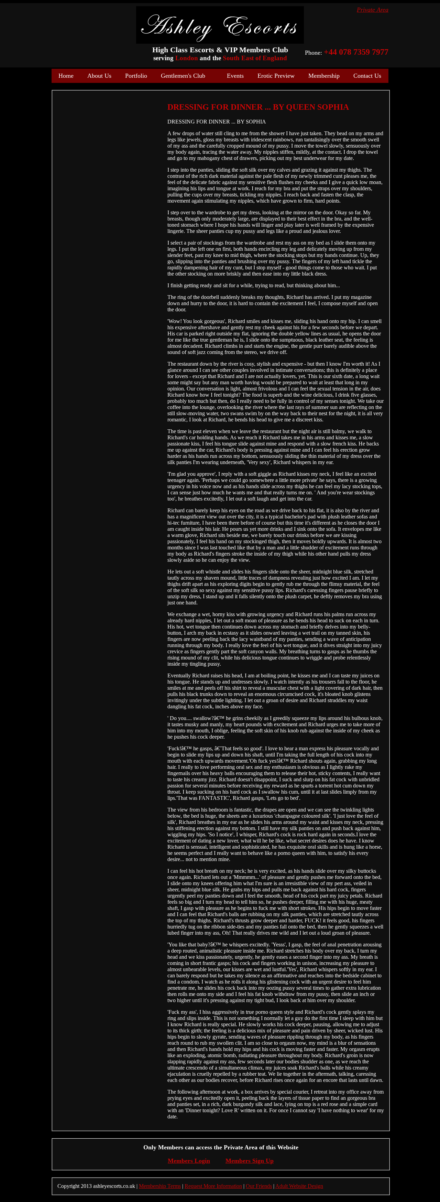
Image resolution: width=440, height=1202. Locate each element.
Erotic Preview (276, 75)
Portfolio (136, 75)
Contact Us (367, 75)
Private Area (372, 9)
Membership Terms (160, 1186)
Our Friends (259, 1186)
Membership (324, 75)
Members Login (189, 1160)
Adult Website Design (299, 1186)
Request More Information (213, 1186)
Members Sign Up (250, 1160)
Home (66, 75)
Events (235, 75)
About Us (99, 75)
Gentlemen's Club (183, 75)
